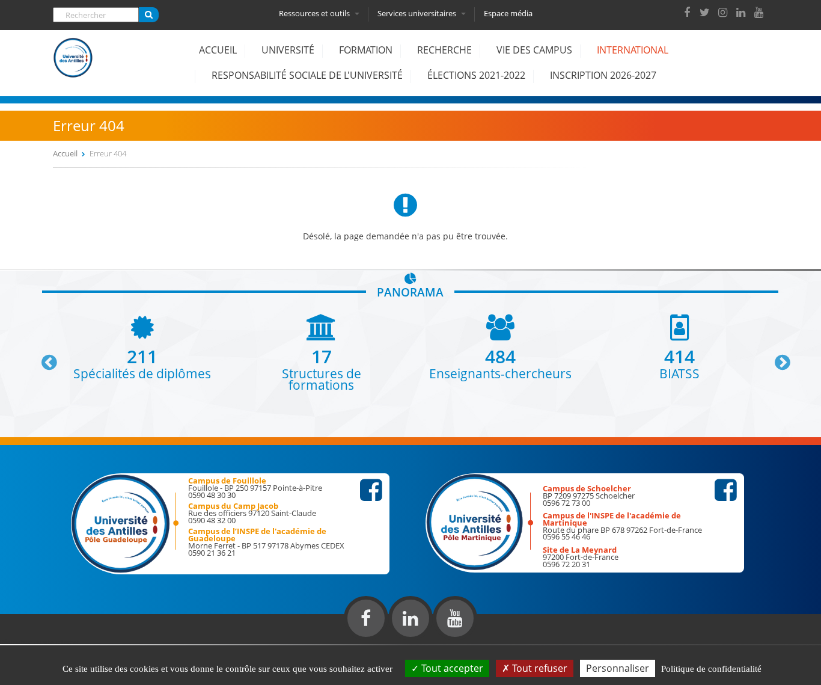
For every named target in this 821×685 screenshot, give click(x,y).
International (632, 50)
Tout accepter (451, 668)
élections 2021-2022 (476, 75)
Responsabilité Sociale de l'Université (307, 75)
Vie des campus (534, 50)
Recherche (444, 50)
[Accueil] (73, 66)
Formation (365, 50)
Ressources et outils (315, 13)
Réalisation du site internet (39, 641)
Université (287, 50)
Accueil (218, 50)
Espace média (508, 13)
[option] (142, 346)
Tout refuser (538, 668)
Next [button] (777, 358)
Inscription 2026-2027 (603, 75)
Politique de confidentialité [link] (711, 669)
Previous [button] (44, 358)
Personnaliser (617, 668)
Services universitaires (417, 13)
